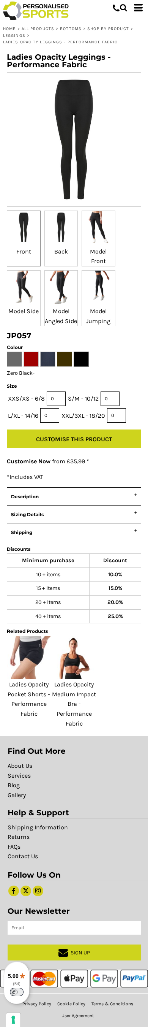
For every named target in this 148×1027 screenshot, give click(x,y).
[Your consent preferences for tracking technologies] (13, 1020)
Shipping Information (38, 827)
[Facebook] (13, 891)
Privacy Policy (36, 1003)
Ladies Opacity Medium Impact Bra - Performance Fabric (74, 704)
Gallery (17, 795)
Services (19, 775)
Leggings (14, 35)
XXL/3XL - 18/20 (83, 415)
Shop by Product (108, 28)
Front (23, 251)
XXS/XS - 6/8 (26, 398)
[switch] (17, 992)
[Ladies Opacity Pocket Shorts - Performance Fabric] (29, 658)
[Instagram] (38, 891)
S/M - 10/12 (83, 398)
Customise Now (28, 461)
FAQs (14, 846)
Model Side (23, 311)
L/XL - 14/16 (23, 415)
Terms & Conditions (112, 1003)
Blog (14, 785)
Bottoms (71, 28)
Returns (19, 836)
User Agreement (77, 1015)
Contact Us (23, 856)
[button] (123, 7)
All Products (38, 28)
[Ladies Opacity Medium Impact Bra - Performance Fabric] (74, 658)
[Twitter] (25, 891)
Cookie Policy (71, 1003)
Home (9, 28)
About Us (20, 765)
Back (61, 251)
